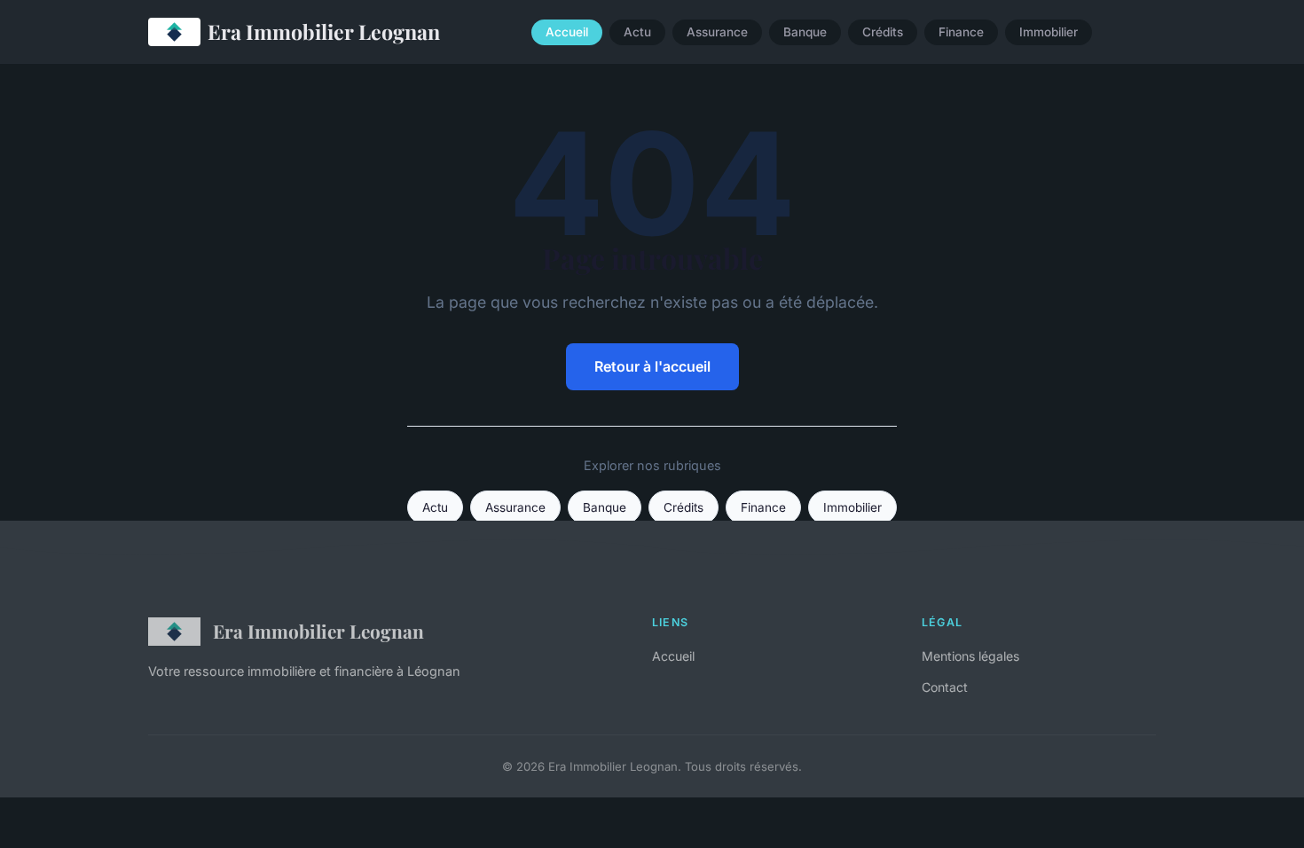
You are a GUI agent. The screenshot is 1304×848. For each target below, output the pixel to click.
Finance (961, 32)
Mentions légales (970, 655)
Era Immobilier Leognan (324, 31)
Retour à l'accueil (652, 366)
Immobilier (1048, 32)
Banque (805, 32)
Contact (945, 687)
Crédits (882, 32)
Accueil (567, 32)
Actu (637, 32)
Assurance (717, 32)
